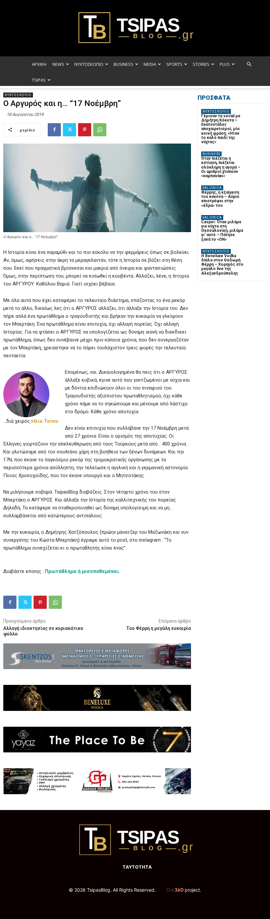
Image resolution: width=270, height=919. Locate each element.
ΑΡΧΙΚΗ (39, 64)
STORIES (201, 64)
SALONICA (212, 188)
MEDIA (150, 64)
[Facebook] (54, 129)
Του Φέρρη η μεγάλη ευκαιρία (158, 628)
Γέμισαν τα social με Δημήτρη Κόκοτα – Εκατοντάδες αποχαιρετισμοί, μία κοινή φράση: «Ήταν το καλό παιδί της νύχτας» (220, 129)
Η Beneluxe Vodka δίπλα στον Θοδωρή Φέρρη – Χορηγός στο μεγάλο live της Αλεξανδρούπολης (222, 265)
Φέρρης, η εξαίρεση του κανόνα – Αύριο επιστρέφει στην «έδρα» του (220, 199)
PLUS (225, 64)
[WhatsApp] (99, 129)
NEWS (58, 64)
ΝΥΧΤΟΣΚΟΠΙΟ (88, 64)
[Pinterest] (84, 129)
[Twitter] (69, 129)
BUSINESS (123, 64)
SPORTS (174, 64)
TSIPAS (39, 80)
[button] (249, 64)
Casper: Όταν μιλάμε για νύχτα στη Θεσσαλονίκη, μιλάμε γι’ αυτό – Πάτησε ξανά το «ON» (222, 231)
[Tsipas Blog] (135, 28)
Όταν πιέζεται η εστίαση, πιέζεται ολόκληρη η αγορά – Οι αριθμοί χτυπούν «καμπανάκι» (220, 167)
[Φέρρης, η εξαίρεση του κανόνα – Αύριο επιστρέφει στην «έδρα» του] (255, 193)
